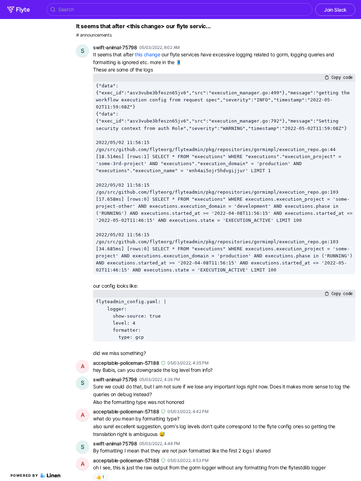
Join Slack (335, 10)
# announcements (94, 35)
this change (147, 54)
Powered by (24, 475)
